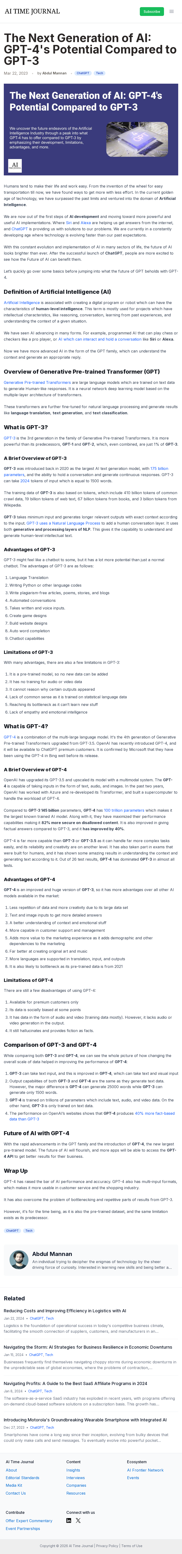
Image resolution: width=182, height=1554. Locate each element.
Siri (69, 222)
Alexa (86, 222)
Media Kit (14, 1485)
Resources (76, 1493)
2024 (25, 480)
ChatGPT (83, 73)
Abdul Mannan (54, 73)
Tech (99, 73)
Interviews (75, 1477)
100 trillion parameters (124, 810)
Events (133, 1477)
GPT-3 (9, 438)
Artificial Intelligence (22, 302)
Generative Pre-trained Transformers (37, 382)
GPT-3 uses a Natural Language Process (63, 523)
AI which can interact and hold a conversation (99, 339)
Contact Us (16, 1493)
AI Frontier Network (145, 1470)
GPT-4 (10, 737)
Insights (73, 1470)
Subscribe (152, 12)
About (11, 1470)
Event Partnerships (23, 1528)
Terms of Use (131, 1546)
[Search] (135, 11)
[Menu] (171, 11)
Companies (76, 1485)
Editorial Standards (22, 1477)
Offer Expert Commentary (29, 1520)
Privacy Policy (107, 1546)
